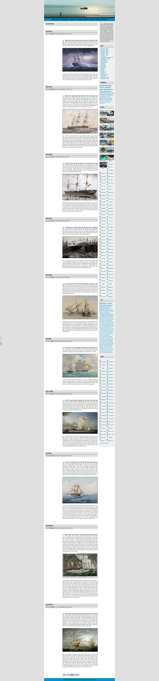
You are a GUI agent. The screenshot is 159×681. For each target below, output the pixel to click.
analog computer (110, 324)
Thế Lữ (101, 340)
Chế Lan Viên (103, 350)
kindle (108, 331)
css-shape (108, 315)
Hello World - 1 (109, 327)
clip (101, 303)
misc (112, 95)
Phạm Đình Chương (106, 316)
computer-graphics (108, 98)
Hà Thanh (103, 56)
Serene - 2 (109, 309)
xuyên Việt (106, 305)
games (103, 330)
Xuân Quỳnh (105, 340)
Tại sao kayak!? (104, 74)
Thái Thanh (103, 76)
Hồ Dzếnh (103, 351)
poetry (111, 305)
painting (70, 33)
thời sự (108, 342)
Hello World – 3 (104, 62)
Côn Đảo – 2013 (104, 53)
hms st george (49, 391)
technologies (102, 325)
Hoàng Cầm (104, 346)
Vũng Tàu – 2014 (104, 77)
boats (101, 321)
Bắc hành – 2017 (104, 52)
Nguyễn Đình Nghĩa (108, 336)
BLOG (58, 19)
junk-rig (106, 332)
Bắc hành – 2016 (104, 51)
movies (108, 94)
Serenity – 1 (103, 72)
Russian (110, 89)
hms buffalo (49, 31)
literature (107, 93)
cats (104, 99)
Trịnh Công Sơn (103, 331)
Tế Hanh (108, 350)
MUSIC (92, 19)
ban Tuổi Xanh (109, 337)
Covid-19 (108, 97)
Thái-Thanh (108, 95)
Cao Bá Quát (107, 321)
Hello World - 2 (103, 337)
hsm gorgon (49, 275)
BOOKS (97, 19)
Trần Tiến (110, 347)
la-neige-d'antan (108, 99)
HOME (53, 19)
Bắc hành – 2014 (104, 48)
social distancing (105, 310)
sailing (103, 95)
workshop (102, 100)
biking (104, 97)
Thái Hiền (112, 325)
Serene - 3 (111, 310)
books (105, 309)
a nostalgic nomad (106, 15)
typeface (111, 346)
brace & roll (104, 319)
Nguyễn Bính (109, 320)
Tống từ (101, 341)
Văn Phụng (110, 332)
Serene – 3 (103, 71)
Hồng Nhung (110, 340)
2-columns (108, 303)
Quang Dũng (106, 335)
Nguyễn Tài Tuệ (106, 341)
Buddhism (102, 98)
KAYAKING (64, 19)
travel (105, 91)
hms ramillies (49, 604)
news (111, 100)
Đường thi (102, 307)
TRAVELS (72, 19)
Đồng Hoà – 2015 (105, 78)
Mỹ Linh (103, 327)
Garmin (101, 324)
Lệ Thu (101, 326)
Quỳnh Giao (103, 67)
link (104, 303)
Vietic (101, 91)
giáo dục (109, 307)
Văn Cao (109, 326)
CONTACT (104, 19)
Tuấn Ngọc (105, 326)
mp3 (101, 305)
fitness (101, 99)
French (101, 97)
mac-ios (105, 100)
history (60, 33)
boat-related (56, 33)
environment (102, 103)
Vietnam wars (108, 306)
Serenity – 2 (103, 73)
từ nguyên (103, 315)
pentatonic (102, 332)
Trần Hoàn (105, 347)
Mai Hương (107, 325)
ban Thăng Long (103, 320)
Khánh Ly (105, 324)
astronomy (102, 336)
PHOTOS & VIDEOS (83, 19)
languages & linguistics (105, 314)
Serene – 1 (103, 68)
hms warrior (49, 154)
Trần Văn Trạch (107, 345)
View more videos (104, 443)
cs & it (104, 94)
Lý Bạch (112, 316)
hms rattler (49, 218)
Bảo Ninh (101, 347)
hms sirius (48, 453)
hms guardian (49, 525)
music (102, 86)
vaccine (105, 342)
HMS (68, 33)
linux (108, 100)
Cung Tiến (112, 331)
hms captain (49, 87)
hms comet (48, 339)
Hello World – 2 (104, 61)
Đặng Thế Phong (109, 352)
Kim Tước (103, 63)
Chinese (108, 88)
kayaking (107, 86)
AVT (108, 346)
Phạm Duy (103, 66)
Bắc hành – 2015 (104, 50)
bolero (103, 321)
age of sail (65, 33)
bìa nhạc (106, 311)
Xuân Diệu (108, 351)
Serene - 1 (102, 311)
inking (108, 319)
